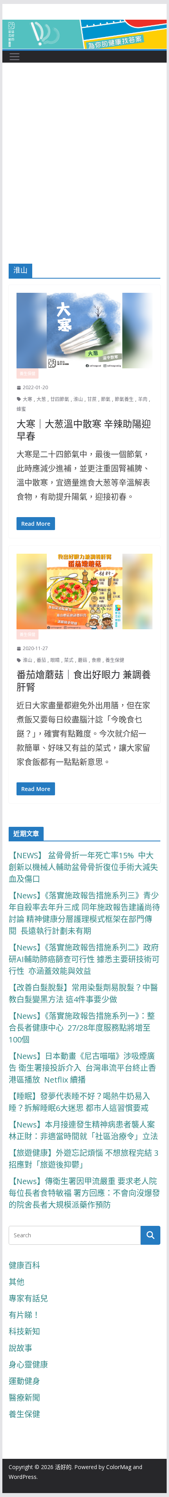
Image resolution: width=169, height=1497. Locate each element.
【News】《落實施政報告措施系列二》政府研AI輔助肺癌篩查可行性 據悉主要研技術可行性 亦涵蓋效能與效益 (84, 959)
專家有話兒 (28, 1298)
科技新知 (24, 1331)
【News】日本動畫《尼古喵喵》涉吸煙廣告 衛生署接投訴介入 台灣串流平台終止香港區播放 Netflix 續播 (82, 1068)
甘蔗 (92, 399)
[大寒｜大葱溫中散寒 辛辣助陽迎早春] (84, 330)
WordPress (23, 1476)
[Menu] (14, 57)
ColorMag (118, 1467)
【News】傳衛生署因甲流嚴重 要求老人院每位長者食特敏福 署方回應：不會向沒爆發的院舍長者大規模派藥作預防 (84, 1193)
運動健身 (24, 1381)
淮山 (78, 399)
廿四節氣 (59, 399)
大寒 (27, 399)
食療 (96, 660)
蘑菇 (82, 660)
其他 (16, 1282)
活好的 (63, 1467)
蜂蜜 (21, 409)
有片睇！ (24, 1315)
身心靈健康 (28, 1364)
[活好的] (84, 26)
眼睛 (55, 660)
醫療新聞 (24, 1397)
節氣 (105, 399)
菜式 (68, 660)
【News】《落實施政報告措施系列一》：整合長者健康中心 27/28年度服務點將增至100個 (82, 1028)
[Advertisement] (84, 175)
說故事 (20, 1348)
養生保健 (27, 373)
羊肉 (142, 399)
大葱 (41, 399)
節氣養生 (124, 399)
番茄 (41, 660)
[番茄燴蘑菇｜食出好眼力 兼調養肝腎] (84, 591)
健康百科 (24, 1265)
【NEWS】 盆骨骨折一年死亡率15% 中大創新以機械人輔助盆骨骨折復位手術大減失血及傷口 (83, 867)
